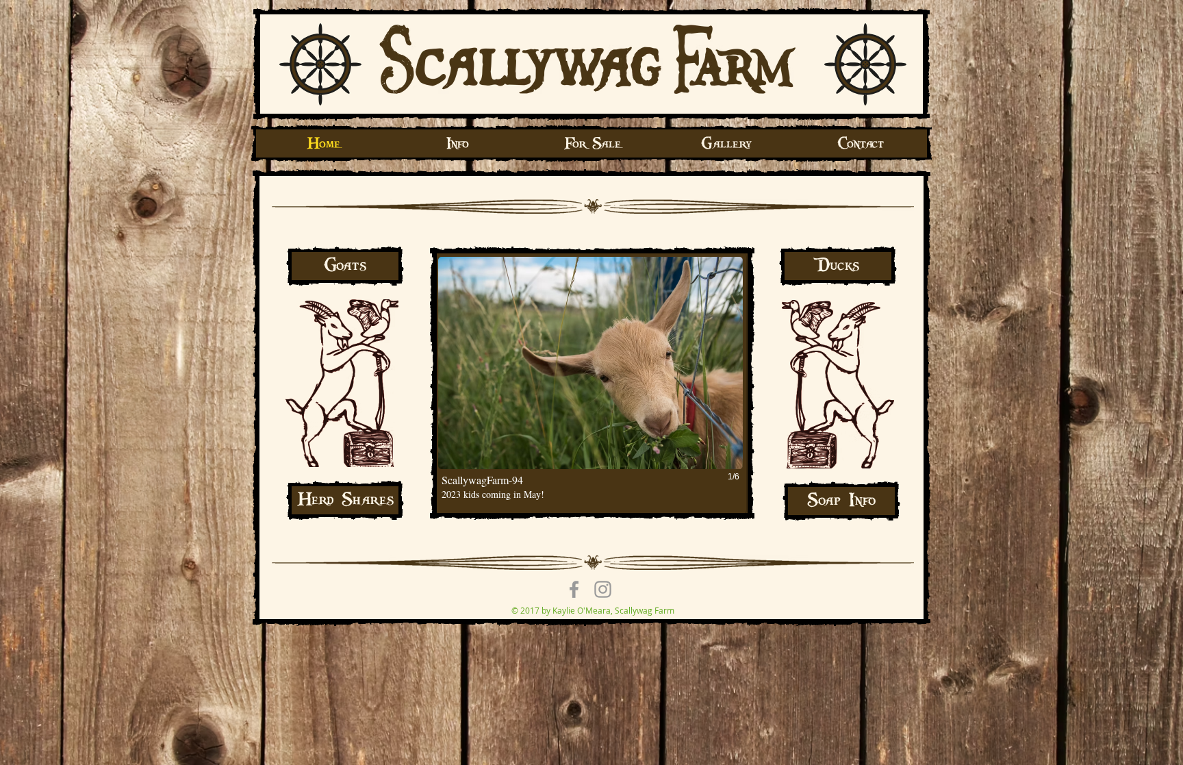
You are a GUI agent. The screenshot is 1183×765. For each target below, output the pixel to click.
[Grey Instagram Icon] (603, 589)
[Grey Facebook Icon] (574, 589)
